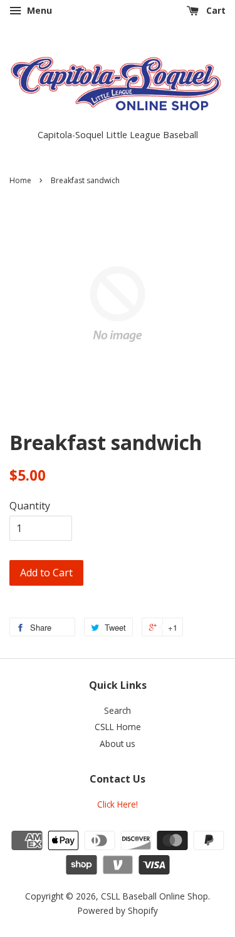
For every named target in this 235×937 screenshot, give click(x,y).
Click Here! (117, 804)
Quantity (29, 506)
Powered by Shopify (118, 910)
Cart (215, 10)
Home (20, 180)
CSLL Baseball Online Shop (154, 896)
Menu (38, 10)
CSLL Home (118, 727)
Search (117, 710)
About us (117, 743)
